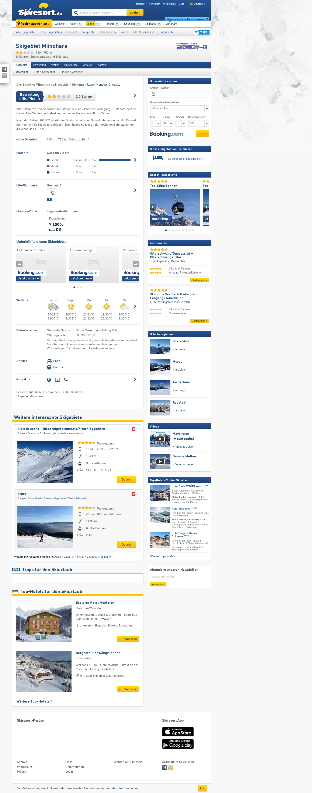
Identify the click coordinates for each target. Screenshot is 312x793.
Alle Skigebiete (25, 32)
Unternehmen (74, 766)
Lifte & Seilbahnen (144, 32)
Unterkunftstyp (196, 117)
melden (75, 392)
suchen (202, 133)
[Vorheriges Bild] (153, 206)
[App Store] (178, 736)
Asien (57, 556)
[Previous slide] (19, 264)
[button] (166, 134)
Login (69, 771)
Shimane (105, 556)
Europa (21, 433)
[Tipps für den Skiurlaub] (201, 32)
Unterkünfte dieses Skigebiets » (41, 241)
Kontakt (102, 65)
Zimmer (180, 117)
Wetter (125, 32)
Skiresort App (173, 720)
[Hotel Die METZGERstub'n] (160, 493)
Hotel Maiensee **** (184, 508)
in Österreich (182, 302)
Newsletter (154, 4)
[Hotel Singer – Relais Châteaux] (160, 540)
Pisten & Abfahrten (72, 72)
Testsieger (140, 4)
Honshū (101, 84)
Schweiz (32, 433)
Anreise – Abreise (160, 87)
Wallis (63, 433)
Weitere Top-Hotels (33, 701)
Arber (21, 494)
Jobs (181, 4)
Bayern (47, 498)
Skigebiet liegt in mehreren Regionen (185, 19)
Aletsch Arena (76, 433)
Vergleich (88, 32)
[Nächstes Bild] (206, 206)
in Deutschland (177, 261)
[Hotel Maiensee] (160, 515)
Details (126, 479)
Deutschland (34, 498)
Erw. (152, 117)
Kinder (166, 117)
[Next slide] (136, 264)
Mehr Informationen (124, 788)
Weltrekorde (169, 4)
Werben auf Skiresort (128, 762)
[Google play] (178, 748)
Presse (21, 771)
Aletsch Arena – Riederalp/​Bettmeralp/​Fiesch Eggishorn (61, 429)
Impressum (24, 766)
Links (68, 762)
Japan (90, 84)
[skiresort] (40, 10)
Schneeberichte (107, 32)
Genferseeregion (48, 433)
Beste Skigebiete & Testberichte (58, 32)
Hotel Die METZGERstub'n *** (190, 486)
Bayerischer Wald (63, 498)
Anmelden (158, 584)
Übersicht (22, 72)
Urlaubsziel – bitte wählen (164, 102)
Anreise (87, 65)
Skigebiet (21, 65)
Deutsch (198, 4)
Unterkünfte (166, 32)
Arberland (81, 498)
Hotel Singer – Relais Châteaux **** (184, 535)
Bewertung (39, 65)
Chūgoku (114, 84)
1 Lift (115, 109)
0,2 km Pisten (81, 109)
